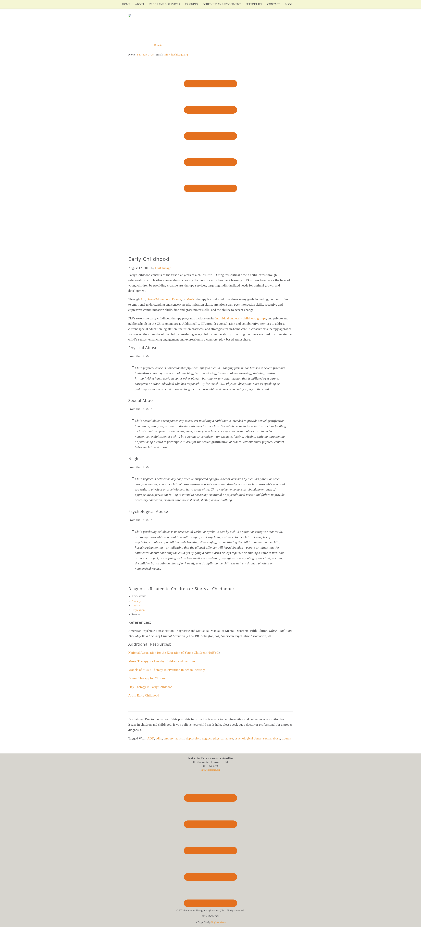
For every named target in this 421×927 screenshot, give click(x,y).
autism (179, 738)
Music (190, 299)
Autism (136, 605)
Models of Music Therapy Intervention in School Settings (166, 669)
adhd (159, 738)
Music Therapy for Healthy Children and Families (161, 661)
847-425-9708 (145, 54)
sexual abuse (271, 738)
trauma (286, 738)
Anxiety (137, 601)
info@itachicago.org (176, 54)
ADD (150, 738)
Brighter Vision (218, 922)
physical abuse (223, 738)
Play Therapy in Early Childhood (150, 687)
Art (142, 299)
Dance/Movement (158, 299)
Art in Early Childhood (143, 695)
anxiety (169, 738)
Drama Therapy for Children (147, 678)
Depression (138, 610)
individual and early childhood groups (240, 318)
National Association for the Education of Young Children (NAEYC (173, 652)
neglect (207, 738)
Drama (176, 299)
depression (193, 738)
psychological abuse (248, 738)
